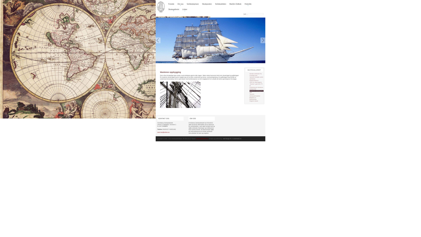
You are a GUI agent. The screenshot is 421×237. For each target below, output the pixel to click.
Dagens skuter (254, 101)
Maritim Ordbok (235, 4)
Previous (158, 40)
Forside (171, 4)
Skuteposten (207, 4)
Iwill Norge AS (227, 138)
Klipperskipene (254, 80)
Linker (184, 10)
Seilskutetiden (220, 4)
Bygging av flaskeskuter (253, 98)
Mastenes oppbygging (256, 91)
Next (262, 40)
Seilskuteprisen (193, 4)
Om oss (180, 5)
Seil (251, 92)
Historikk (248, 5)
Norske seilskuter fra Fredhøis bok (256, 74)
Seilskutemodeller (255, 96)
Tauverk (252, 94)
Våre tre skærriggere (256, 82)
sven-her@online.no (163, 132)
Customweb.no (236, 138)
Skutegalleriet (173, 10)
